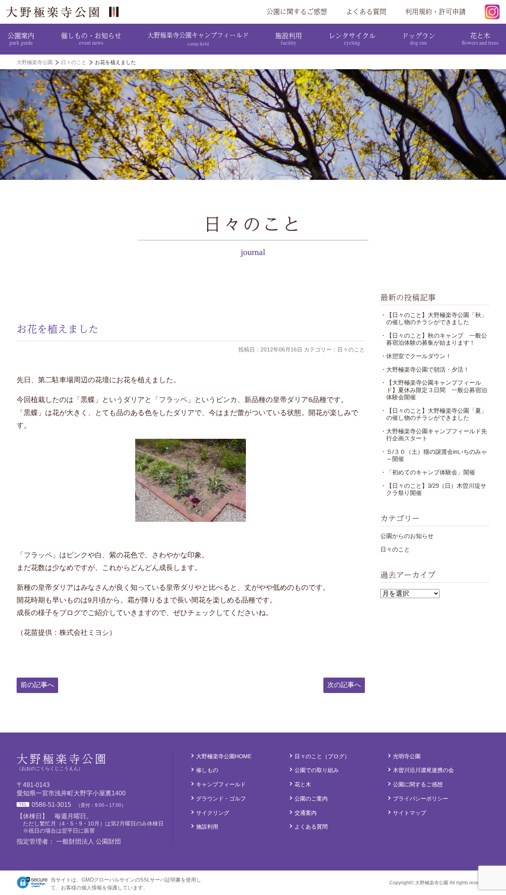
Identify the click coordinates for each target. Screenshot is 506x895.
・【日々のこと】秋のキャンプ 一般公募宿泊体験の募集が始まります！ (433, 339)
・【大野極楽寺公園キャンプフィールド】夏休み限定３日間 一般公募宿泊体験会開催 (433, 389)
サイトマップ (409, 813)
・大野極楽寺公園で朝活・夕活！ (424, 369)
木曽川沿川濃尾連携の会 (423, 770)
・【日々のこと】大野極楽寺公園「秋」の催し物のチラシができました (433, 318)
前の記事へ (37, 685)
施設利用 (288, 38)
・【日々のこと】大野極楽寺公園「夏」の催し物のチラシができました (433, 414)
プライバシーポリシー (420, 798)
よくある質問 (366, 11)
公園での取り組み (317, 770)
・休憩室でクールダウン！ (415, 356)
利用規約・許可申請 (435, 11)
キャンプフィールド (221, 784)
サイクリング (212, 813)
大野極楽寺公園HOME (223, 756)
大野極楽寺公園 (65, 12)
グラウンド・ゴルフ (221, 798)
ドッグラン (418, 38)
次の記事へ (344, 685)
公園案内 (21, 38)
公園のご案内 (311, 798)
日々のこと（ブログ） (322, 756)
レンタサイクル (352, 38)
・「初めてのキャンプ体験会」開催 (427, 472)
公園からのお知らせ (407, 535)
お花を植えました (58, 328)
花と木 (480, 38)
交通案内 (306, 813)
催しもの (207, 770)
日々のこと (395, 549)
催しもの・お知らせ (91, 38)
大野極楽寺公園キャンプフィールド (198, 38)
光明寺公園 (407, 756)
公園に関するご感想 (296, 11)
